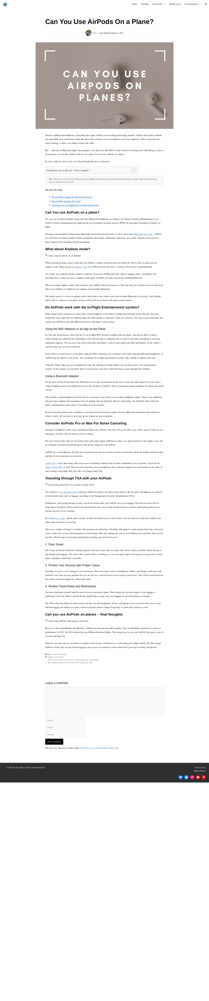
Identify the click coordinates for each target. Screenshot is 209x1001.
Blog (50, 654)
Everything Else (191, 4)
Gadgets (51, 657)
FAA (156, 218)
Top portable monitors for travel (66, 201)
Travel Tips (59, 657)
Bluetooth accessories (143, 233)
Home (134, 4)
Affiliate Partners (200, 770)
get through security (69, 491)
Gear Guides (157, 4)
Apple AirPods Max (54, 467)
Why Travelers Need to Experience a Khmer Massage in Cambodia (73, 659)
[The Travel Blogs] (5, 4)
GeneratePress (40, 767)
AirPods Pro (50, 463)
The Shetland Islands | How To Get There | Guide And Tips (70, 662)
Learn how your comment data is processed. (99, 747)
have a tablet (59, 518)
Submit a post (175, 4)
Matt (95, 33)
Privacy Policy (200, 767)
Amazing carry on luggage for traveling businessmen (75, 205)
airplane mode (81, 266)
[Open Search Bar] (206, 4)
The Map (145, 4)
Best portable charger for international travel (72, 197)
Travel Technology (59, 654)
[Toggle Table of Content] (132, 170)
